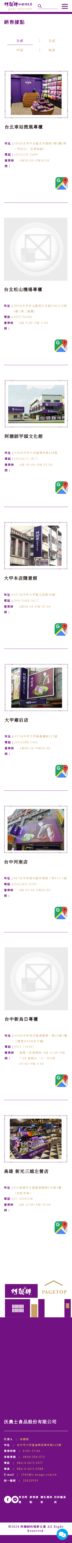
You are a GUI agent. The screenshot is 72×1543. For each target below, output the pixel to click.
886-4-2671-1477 (30, 1463)
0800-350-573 (34, 1457)
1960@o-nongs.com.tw (39, 1474)
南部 (52, 50)
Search (40, 6)
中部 (20, 50)
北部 (52, 40)
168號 (39, 1445)
